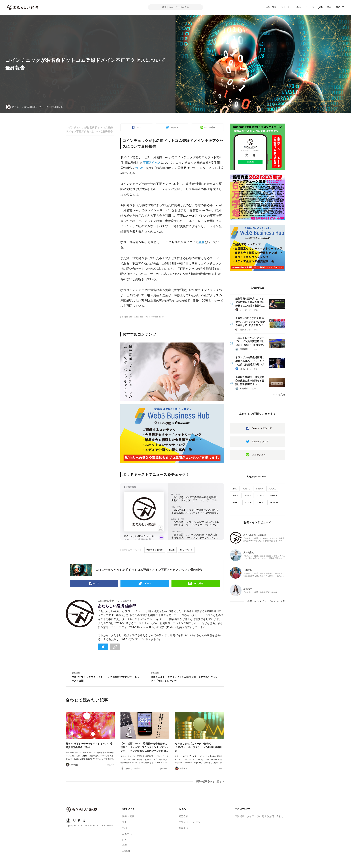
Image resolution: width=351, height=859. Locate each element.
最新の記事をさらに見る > (210, 781)
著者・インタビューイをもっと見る (266, 601)
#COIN (260, 495)
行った (139, 168)
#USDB (248, 502)
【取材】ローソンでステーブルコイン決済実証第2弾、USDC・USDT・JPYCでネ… (250, 341)
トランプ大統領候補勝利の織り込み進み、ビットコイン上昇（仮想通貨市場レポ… (250, 361)
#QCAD (272, 488)
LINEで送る (209, 127)
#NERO (259, 488)
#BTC (234, 488)
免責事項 (183, 827)
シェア (139, 127)
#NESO (273, 495)
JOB (321, 7)
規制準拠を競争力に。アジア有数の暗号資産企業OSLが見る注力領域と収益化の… (250, 302)
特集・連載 (271, 7)
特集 (256, 310)
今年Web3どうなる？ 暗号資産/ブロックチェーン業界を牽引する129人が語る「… (250, 321)
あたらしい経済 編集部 (117, 606)
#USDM (235, 495)
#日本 (172, 549)
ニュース (309, 7)
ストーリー (286, 7)
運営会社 (183, 816)
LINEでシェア (259, 454)
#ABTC (246, 488)
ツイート (174, 127)
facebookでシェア (262, 428)
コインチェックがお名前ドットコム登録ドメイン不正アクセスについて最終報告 (89, 129)
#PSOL (248, 495)
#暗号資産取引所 (154, 549)
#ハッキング (186, 549)
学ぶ (299, 7)
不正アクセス (152, 162)
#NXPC (235, 502)
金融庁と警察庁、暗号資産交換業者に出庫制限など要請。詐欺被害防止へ (249, 380)
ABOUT (340, 7)
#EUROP (273, 502)
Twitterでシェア (260, 441)
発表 (201, 242)
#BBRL (260, 502)
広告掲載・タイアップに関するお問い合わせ (259, 816)
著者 (329, 7)
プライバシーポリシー (190, 822)
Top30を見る (278, 394)
